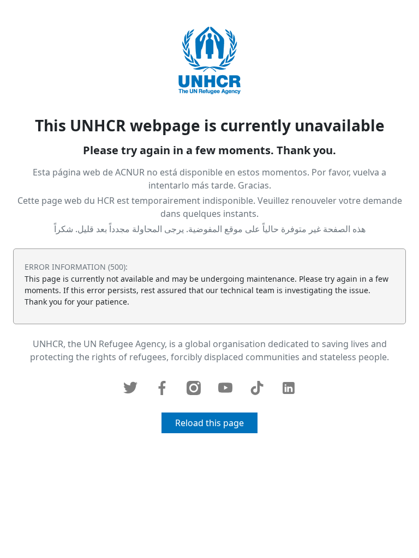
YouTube (225, 388)
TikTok (257, 388)
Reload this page (209, 423)
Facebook (162, 388)
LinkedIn (289, 388)
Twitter (130, 388)
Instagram (194, 388)
